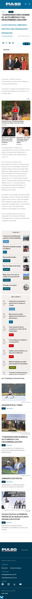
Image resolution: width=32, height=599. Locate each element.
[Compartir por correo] (12, 43)
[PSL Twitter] (14, 584)
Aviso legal (5, 593)
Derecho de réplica (15, 568)
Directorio (5, 568)
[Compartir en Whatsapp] (9, 43)
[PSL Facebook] (3, 584)
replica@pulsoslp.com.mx (9, 577)
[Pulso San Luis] (13, 4)
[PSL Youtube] (20, 584)
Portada (3, 11)
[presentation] (25, 61)
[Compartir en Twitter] (6, 42)
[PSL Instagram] (9, 584)
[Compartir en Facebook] (3, 43)
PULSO (11, 36)
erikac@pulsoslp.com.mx (9, 574)
